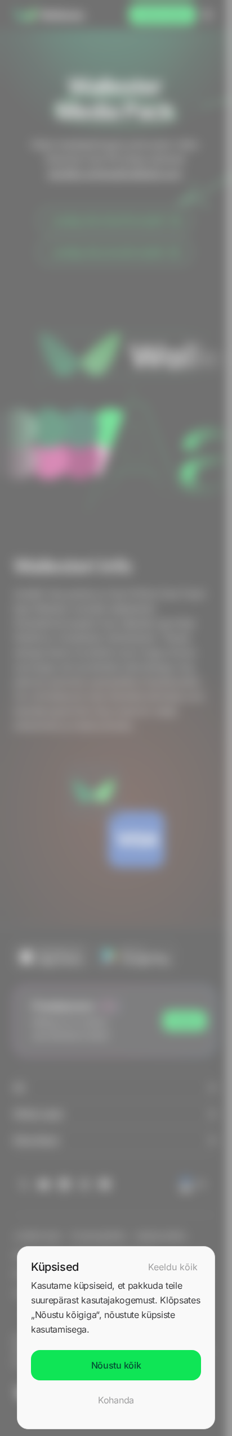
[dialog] (116, 1337)
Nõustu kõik (116, 1365)
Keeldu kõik (173, 1267)
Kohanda (116, 1400)
